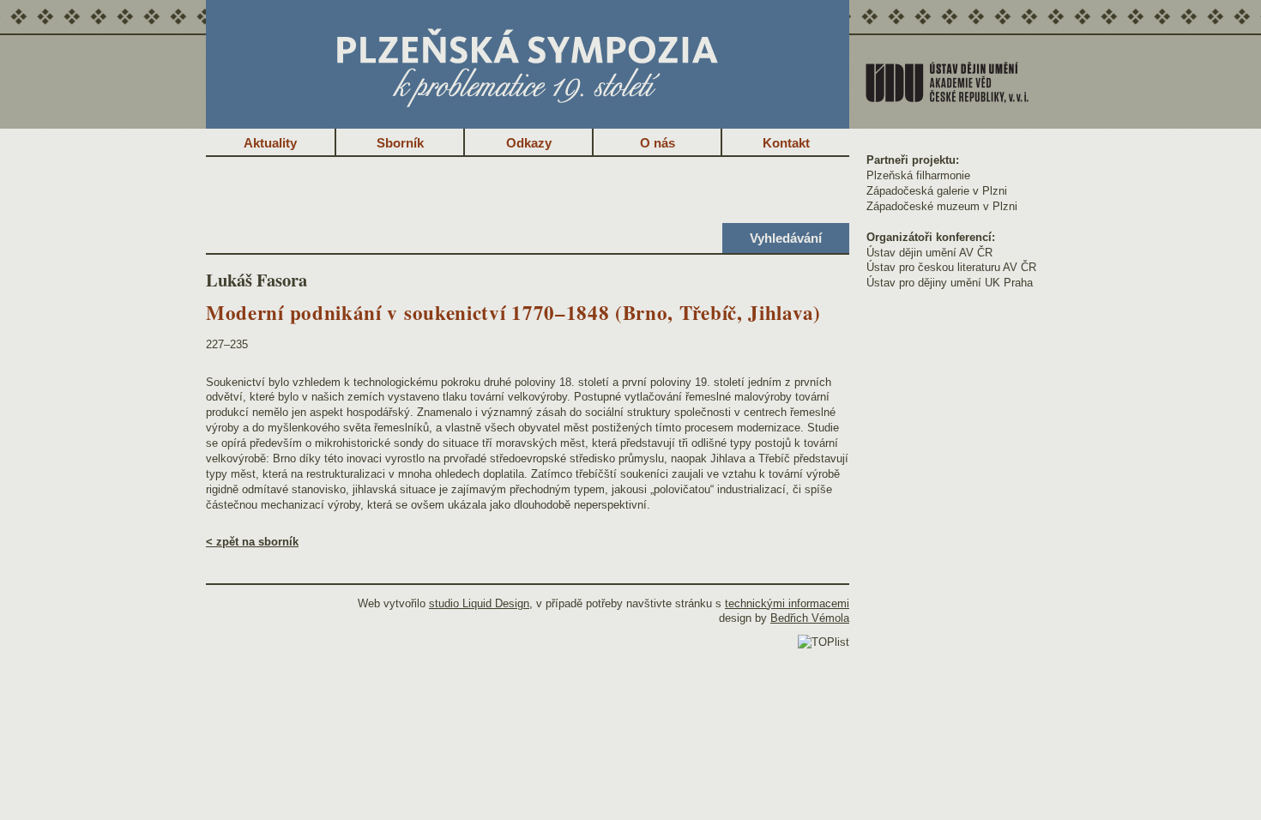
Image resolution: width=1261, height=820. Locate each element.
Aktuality (270, 143)
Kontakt (786, 143)
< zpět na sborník (252, 541)
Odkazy (529, 143)
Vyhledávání (786, 238)
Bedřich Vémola (809, 618)
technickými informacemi (787, 603)
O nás (657, 143)
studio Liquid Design (479, 603)
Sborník (400, 143)
